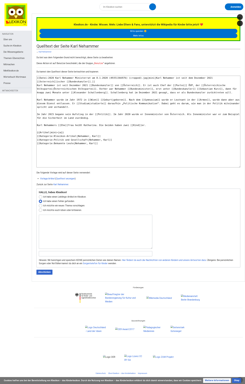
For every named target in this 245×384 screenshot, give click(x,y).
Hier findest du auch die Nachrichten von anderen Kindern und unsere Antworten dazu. (164, 260)
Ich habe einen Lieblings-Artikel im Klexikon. (64, 196)
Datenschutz (101, 373)
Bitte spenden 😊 (138, 31)
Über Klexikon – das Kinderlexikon (122, 373)
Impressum (142, 373)
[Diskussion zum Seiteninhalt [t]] (240, 17)
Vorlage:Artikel (47, 178)
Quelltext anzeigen (65, 178)
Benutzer (98, 63)
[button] (217, 380)
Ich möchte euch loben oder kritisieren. (62, 210)
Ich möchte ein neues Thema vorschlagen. (64, 205)
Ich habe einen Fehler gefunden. (59, 201)
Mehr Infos (138, 35)
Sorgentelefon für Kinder (95, 263)
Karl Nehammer (45, 52)
